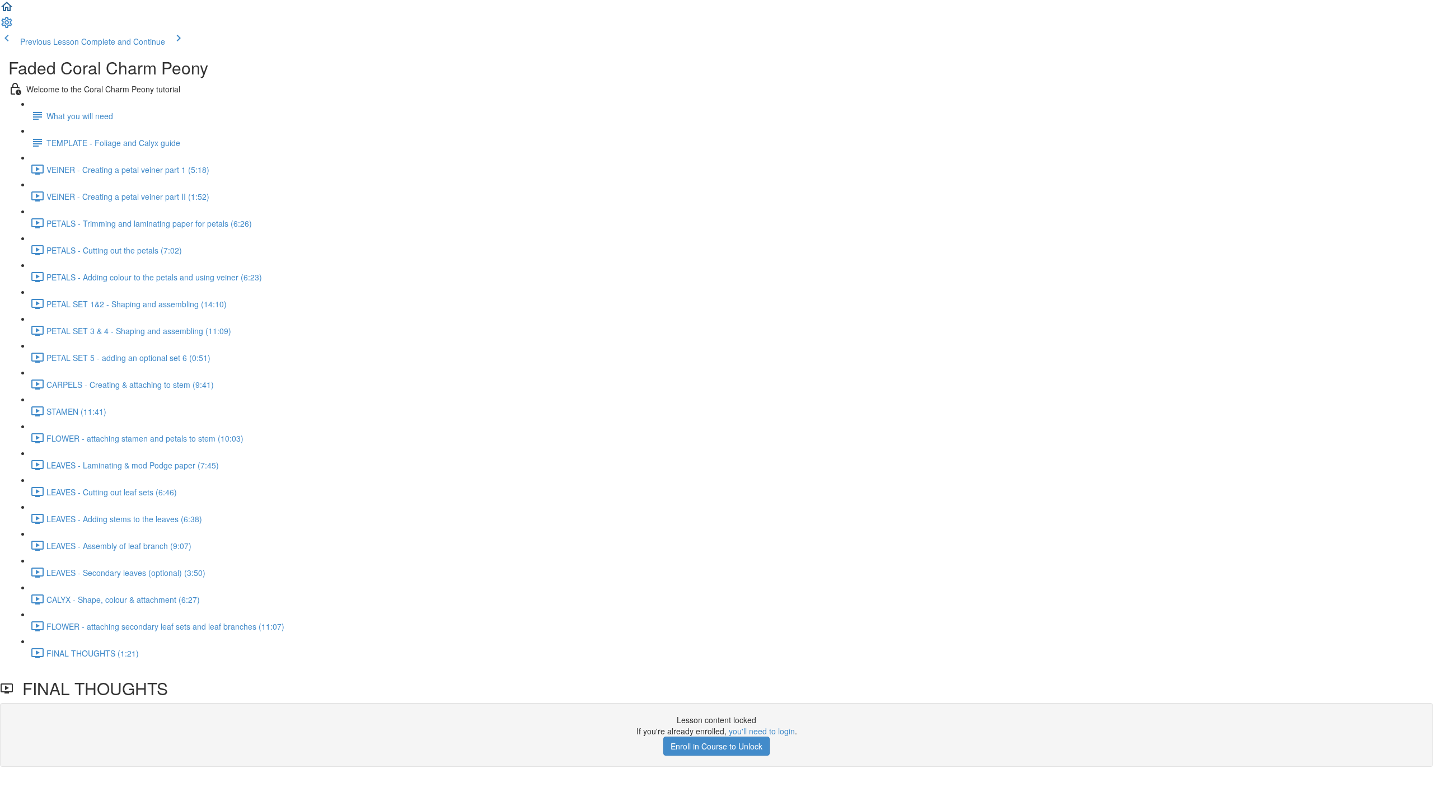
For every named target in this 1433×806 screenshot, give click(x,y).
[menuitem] (6, 25)
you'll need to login (762, 731)
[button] (6, 10)
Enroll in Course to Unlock (716, 746)
